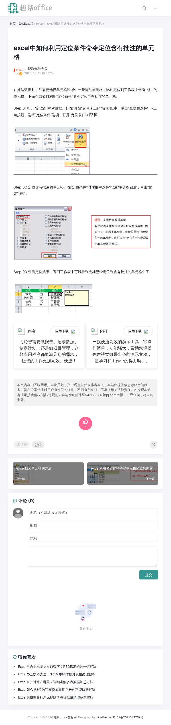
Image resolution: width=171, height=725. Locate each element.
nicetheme (103, 717)
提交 (148, 575)
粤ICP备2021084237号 (128, 717)
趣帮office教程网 (65, 717)
